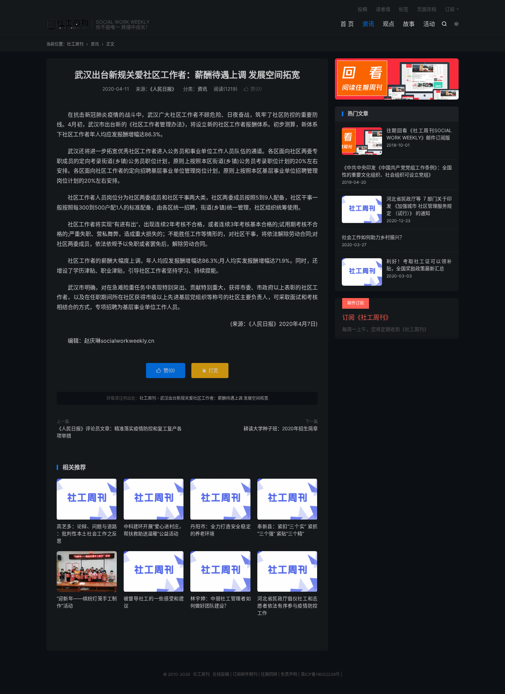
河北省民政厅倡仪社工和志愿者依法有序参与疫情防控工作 (287, 605)
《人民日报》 (163, 89)
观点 (388, 24)
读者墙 (383, 9)
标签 (403, 9)
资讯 (368, 24)
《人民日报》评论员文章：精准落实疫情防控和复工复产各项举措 (119, 432)
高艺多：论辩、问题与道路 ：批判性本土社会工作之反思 (87, 533)
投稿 (362, 9)
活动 (429, 24)
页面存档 (426, 9)
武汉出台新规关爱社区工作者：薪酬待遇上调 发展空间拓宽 (187, 75)
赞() (253, 89)
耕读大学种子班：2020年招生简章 (281, 428)
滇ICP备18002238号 (320, 674)
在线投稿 (221, 674)
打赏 (210, 370)
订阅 (449, 9)
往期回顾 (269, 674)
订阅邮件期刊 (245, 674)
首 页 (347, 24)
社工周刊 (67, 24)
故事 (409, 24)
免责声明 (289, 674)
